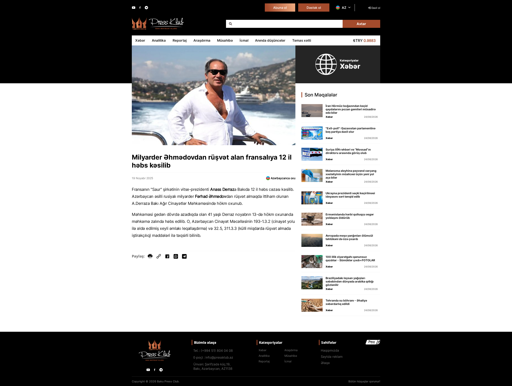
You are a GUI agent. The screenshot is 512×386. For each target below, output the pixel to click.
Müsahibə (225, 40)
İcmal (244, 40)
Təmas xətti (301, 40)
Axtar (361, 24)
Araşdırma (201, 40)
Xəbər (140, 40)
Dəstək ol (314, 8)
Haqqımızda (330, 350)
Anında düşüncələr (270, 40)
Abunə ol (280, 8)
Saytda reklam (332, 357)
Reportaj (180, 40)
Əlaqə (325, 363)
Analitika (159, 40)
